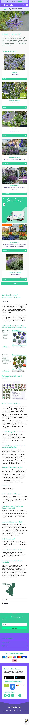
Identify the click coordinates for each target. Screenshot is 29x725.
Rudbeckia (10, 500)
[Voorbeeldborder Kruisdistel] (14, 390)
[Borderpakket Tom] (14, 363)
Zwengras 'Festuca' (6, 435)
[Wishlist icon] (25, 55)
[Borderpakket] (14, 339)
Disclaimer (16, 710)
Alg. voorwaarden (23, 710)
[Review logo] (12, 687)
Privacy (11, 710)
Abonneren (14, 628)
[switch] (26, 723)
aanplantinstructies (8, 554)
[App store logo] (9, 677)
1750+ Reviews (14, 1)
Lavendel (18, 435)
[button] (2, 5)
